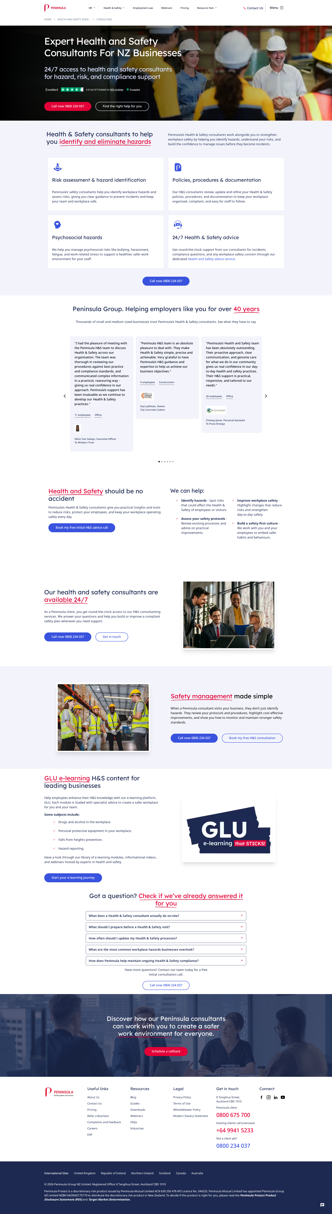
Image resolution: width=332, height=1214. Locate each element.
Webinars (136, 1116)
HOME (48, 19)
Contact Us (94, 1103)
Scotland (164, 1173)
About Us (93, 1097)
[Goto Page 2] (162, 461)
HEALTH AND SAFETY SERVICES (74, 19)
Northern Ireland (142, 1173)
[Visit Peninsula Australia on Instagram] (268, 1097)
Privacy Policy (182, 1097)
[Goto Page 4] (167, 461)
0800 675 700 (233, 1114)
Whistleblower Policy (186, 1110)
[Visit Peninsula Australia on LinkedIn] (276, 1097)
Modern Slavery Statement (190, 1116)
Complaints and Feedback (104, 1122)
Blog (133, 1097)
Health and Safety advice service (211, 259)
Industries (137, 1128)
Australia (197, 1173)
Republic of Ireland (113, 1173)
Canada (181, 1173)
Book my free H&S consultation (252, 738)
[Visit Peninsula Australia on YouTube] (283, 1097)
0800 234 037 (233, 1145)
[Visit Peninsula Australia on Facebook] (261, 1097)
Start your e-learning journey (73, 877)
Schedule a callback (166, 1051)
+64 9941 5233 (234, 1130)
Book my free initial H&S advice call (82, 527)
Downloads (137, 1110)
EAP (89, 1134)
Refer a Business (98, 1116)
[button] (92, 8)
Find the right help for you (122, 106)
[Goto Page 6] (173, 461)
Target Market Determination (109, 1199)
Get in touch (112, 637)
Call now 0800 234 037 (68, 106)
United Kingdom (84, 1173)
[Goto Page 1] (159, 461)
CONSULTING (104, 19)
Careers (92, 1128)
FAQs (133, 1122)
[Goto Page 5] (170, 461)
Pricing (91, 1110)
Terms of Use (182, 1103)
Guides (135, 1103)
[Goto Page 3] (164, 461)
